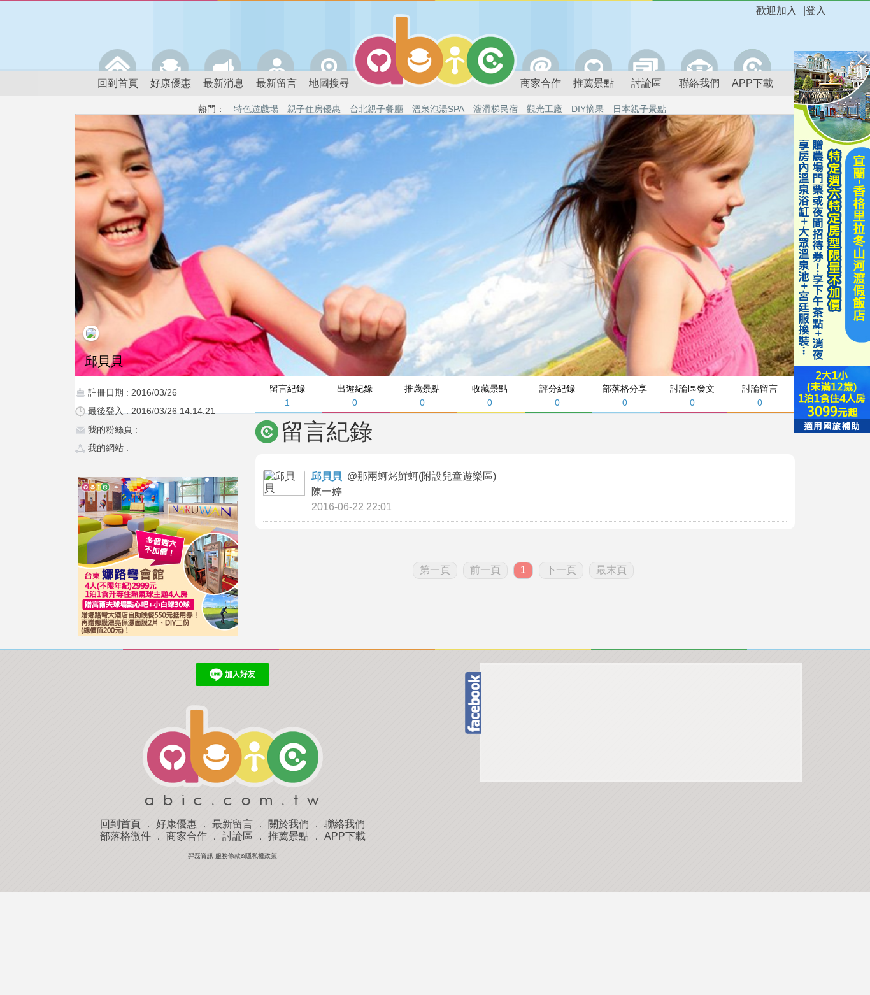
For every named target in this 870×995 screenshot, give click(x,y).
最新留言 (276, 83)
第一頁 (435, 569)
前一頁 (485, 569)
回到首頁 (117, 83)
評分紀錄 (557, 395)
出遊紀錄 (355, 395)
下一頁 (561, 569)
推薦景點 (593, 83)
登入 (816, 10)
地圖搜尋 (329, 83)
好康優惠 (170, 83)
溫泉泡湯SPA (438, 109)
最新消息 (223, 83)
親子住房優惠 (314, 109)
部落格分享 (625, 395)
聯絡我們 (699, 83)
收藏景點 (490, 395)
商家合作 (540, 83)
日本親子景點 (639, 109)
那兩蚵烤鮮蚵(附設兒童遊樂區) (428, 476)
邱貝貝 (326, 476)
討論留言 (760, 395)
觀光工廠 (544, 109)
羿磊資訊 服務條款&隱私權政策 (232, 855)
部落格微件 (125, 836)
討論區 (646, 83)
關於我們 (288, 824)
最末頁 (611, 569)
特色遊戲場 (256, 109)
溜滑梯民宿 (495, 109)
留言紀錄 (287, 395)
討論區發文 (692, 395)
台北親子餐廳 (376, 109)
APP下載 (752, 83)
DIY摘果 (587, 109)
